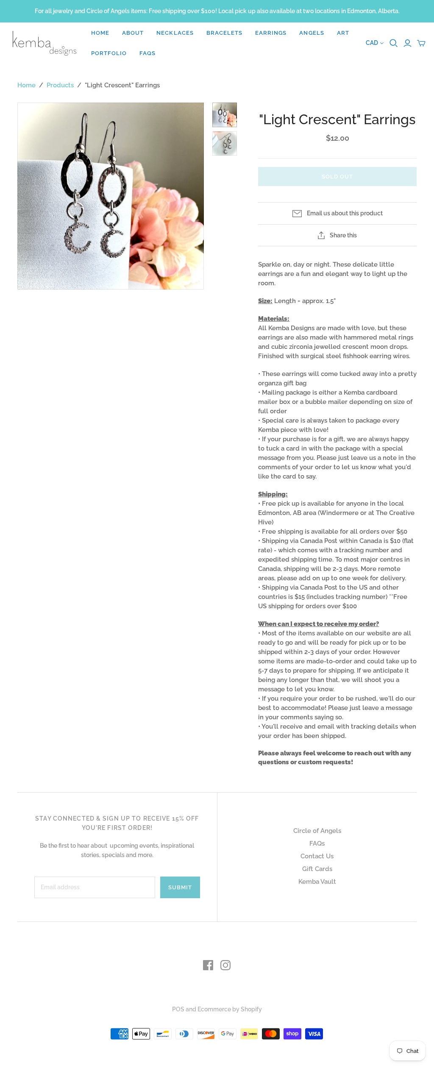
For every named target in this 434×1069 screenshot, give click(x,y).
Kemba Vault (317, 881)
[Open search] (393, 43)
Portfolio (109, 53)
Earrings (271, 33)
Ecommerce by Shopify (230, 1009)
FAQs (147, 53)
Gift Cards (317, 869)
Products (60, 85)
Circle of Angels (317, 831)
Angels (311, 33)
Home (100, 33)
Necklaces (174, 33)
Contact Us (317, 856)
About (133, 33)
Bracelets (224, 33)
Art (343, 33)
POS (178, 1009)
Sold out (337, 176)
